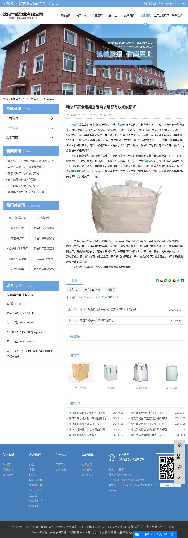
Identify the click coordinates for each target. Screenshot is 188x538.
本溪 (101, 532)
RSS (177, 3)
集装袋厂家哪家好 (44, 248)
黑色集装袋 (44, 217)
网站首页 (65, 15)
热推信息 (148, 3)
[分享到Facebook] (182, 280)
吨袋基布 (34, 506)
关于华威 (81, 15)
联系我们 (177, 15)
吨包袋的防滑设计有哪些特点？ (87, 424)
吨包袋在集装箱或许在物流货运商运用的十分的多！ (109, 309)
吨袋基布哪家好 (44, 259)
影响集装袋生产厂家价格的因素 (26, 192)
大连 (119, 532)
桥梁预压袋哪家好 (44, 228)
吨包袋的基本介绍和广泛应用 (96, 320)
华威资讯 (145, 15)
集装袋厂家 (17, 228)
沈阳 (95, 532)
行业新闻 (49, 99)
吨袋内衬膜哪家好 (17, 248)
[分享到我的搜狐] (174, 280)
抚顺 (107, 532)
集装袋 (33, 469)
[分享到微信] (165, 280)
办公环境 (8, 475)
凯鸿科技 (74, 532)
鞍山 (125, 532)
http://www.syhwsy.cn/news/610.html (98, 297)
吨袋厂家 (21, 3)
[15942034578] (179, 445)
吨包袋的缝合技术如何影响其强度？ (151, 429)
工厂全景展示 (161, 15)
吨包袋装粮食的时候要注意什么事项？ (152, 435)
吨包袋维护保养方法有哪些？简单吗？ (91, 429)
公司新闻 (12, 118)
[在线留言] (179, 467)
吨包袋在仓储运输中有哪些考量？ (88, 418)
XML (182, 3)
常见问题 (12, 137)
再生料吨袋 (17, 269)
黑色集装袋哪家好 (44, 238)
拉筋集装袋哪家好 (44, 269)
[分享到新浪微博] (161, 280)
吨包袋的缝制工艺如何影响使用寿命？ (91, 413)
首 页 (25, 99)
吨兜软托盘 (35, 480)
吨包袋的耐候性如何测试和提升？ (150, 413)
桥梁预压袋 (35, 490)
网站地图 (168, 3)
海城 (113, 532)
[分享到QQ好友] (169, 280)
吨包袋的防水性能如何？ (83, 435)
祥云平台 (50, 532)
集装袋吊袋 (35, 485)
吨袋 (31, 464)
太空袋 (33, 495)
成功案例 (129, 15)
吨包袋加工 (17, 238)
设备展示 (61, 469)
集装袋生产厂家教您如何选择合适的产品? (31, 161)
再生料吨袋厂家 (17, 217)
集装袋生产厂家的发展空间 (23, 173)
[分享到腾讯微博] (178, 280)
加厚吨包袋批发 (17, 259)
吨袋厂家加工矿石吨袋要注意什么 (27, 167)
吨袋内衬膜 (35, 500)
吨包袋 (50, 3)
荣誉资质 (8, 469)
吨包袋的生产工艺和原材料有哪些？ (151, 418)
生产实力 (113, 15)
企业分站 (158, 3)
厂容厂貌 (61, 464)
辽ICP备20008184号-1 (94, 526)
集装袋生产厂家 (36, 3)
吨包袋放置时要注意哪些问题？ (149, 424)
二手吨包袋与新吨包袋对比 (23, 186)
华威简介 (8, 464)
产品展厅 (97, 15)
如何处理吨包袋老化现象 (22, 179)
